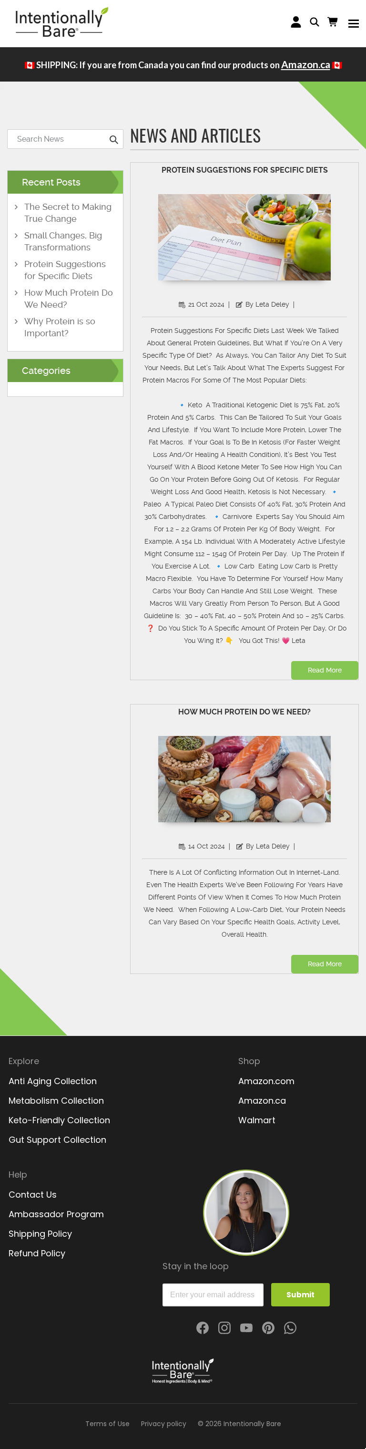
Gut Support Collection (57, 1140)
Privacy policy (163, 1423)
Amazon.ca (305, 64)
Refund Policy (37, 1253)
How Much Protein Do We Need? (244, 711)
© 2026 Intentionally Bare (239, 1423)
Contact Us (33, 1195)
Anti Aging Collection (53, 1081)
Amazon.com (266, 1081)
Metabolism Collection (56, 1101)
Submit (300, 1295)
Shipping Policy (40, 1234)
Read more (325, 670)
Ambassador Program (56, 1214)
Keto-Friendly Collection (59, 1120)
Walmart (256, 1120)
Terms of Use (107, 1423)
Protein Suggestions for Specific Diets (245, 170)
